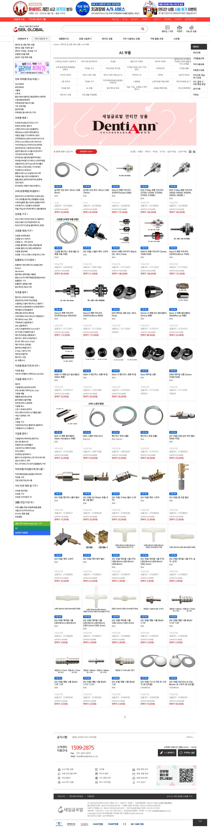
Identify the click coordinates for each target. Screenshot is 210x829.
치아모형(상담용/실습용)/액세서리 (28, 474)
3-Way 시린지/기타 (23, 351)
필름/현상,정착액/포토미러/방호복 (28, 180)
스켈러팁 (136, 82)
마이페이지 (146, 19)
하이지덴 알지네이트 (89, 61)
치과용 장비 (65, 88)
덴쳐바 (160, 75)
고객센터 (178, 19)
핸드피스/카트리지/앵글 (24, 297)
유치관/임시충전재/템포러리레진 (28, 157)
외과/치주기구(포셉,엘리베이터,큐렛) (29, 225)
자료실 (196, 95)
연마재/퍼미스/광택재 (23, 403)
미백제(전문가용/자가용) (24, 103)
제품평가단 (64, 39)
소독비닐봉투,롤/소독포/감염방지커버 (30, 202)
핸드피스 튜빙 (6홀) (149, 436)
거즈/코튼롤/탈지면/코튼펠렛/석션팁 (29, 199)
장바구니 (157, 19)
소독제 (17, 94)
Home (56, 44)
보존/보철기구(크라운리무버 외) (27, 222)
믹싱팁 (113, 61)
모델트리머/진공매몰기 (24, 445)
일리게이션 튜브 (113, 88)
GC (16, 528)
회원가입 (115, 19)
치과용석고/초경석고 (23, 170)
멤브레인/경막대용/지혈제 (25, 274)
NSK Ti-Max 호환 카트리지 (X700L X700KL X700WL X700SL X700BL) (152, 192)
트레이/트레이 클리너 (23, 126)
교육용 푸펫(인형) (160, 88)
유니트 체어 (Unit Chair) (25, 341)
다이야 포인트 (65, 75)
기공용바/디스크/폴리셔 (24, 428)
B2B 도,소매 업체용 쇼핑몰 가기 (179, 796)
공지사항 (196, 89)
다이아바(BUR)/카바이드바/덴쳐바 (28, 145)
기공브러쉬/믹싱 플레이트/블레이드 (29, 425)
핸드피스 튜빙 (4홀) (120, 436)
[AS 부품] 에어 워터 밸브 (93, 559)
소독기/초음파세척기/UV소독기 (27, 329)
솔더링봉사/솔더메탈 (23, 400)
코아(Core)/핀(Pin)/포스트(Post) (28, 142)
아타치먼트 (19, 183)
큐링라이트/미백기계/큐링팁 (26, 300)
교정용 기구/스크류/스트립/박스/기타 (30, 255)
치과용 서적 (19, 477)
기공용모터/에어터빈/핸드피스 (27, 439)
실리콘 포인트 (184, 75)
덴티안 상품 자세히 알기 (24, 48)
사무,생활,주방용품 (89, 95)
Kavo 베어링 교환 (148, 375)
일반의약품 (19, 109)
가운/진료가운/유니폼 (23, 480)
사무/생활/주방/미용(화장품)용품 (28, 507)
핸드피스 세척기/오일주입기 (26, 338)
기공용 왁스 (19, 406)
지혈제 (17, 90)
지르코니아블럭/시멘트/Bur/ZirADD (29, 374)
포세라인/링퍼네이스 (23, 454)
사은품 (177, 39)
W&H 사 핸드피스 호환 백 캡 (95, 375)
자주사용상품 (198, 64)
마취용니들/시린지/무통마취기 (27, 176)
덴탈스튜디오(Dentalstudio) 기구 (28, 524)
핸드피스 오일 (20, 357)
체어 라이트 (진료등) (23, 345)
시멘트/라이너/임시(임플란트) (27, 129)
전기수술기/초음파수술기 (25, 332)
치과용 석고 (89, 68)
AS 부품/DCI (20, 360)
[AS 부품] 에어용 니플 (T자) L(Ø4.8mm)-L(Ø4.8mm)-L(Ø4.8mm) (123, 561)
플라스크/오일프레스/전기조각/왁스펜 (30, 457)
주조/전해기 (19, 451)
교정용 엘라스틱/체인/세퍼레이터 (28, 248)
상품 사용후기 (85, 39)
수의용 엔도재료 (21, 491)
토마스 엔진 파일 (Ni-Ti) (113, 75)
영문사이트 (192, 19)
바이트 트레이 (160, 61)
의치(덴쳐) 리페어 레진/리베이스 (28, 186)
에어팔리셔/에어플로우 (24, 310)
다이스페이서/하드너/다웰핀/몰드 (28, 412)
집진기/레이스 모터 (22, 461)
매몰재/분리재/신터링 (23, 397)
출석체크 (134, 19)
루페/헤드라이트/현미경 (24, 313)
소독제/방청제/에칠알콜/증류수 (65, 68)
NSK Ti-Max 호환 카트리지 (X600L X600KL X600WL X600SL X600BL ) (180, 192)
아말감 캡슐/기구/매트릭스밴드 (27, 135)
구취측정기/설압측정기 (24, 323)
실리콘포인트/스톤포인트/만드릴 (28, 148)
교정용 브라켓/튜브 (22, 236)
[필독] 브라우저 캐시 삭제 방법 (84, 737)
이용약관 (90, 796)
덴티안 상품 (107, 39)
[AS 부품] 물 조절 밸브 (179, 497)
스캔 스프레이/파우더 (23, 409)
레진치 (17, 384)
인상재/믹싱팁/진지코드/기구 (26, 123)
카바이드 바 (136, 75)
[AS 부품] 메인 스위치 (150, 497)
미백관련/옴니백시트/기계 (25, 112)
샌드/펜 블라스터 (21, 442)
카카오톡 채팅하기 (36, 19)
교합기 (17, 419)
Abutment (19, 271)
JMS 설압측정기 (21, 326)
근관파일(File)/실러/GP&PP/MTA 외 (29, 139)
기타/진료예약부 (184, 88)
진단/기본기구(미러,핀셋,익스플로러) (29, 219)
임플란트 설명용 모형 (23, 284)
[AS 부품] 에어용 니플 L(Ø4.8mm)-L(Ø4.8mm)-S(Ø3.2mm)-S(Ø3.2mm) (94, 623)
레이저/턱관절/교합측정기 (25, 335)
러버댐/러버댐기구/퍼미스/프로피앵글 (30, 161)
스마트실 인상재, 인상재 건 (65, 61)
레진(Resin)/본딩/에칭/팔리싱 (27, 132)
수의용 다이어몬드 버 (23, 497)
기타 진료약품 (20, 106)
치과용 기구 (89, 82)
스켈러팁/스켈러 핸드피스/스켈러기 (29, 304)
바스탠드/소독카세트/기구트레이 (28, 167)
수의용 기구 (19, 494)
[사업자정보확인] (165, 803)
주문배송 (167, 19)
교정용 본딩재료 (21, 251)
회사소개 (61, 796)
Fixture (18, 268)
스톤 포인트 (65, 82)
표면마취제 (19, 87)
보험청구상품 (198, 70)
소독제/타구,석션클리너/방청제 (27, 206)
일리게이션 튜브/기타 (23, 287)
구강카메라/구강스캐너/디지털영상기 (29, 316)
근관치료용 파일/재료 (160, 82)
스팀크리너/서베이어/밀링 (25, 448)
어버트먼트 (160, 68)
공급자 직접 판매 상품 (23, 57)
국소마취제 (19, 84)
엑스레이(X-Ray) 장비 (23, 319)
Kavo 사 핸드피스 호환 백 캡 (124, 375)
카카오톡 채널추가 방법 (199, 76)
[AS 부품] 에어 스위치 (63, 559)
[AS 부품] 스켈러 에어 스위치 (95, 252)
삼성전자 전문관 (21, 533)
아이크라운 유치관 (113, 68)
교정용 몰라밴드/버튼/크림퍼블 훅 (28, 245)
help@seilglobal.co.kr (161, 811)
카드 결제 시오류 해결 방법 (199, 83)
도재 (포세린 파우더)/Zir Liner (27, 390)
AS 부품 (86, 44)
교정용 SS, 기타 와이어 (24, 242)
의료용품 (18, 517)
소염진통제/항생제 (22, 100)
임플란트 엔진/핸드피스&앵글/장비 (29, 265)
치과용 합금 (19, 371)
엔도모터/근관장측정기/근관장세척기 (29, 307)
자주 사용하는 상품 (131, 39)
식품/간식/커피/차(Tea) (24, 510)
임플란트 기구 (20, 281)
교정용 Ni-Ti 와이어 (22, 239)
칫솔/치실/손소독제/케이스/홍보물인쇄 (30, 209)
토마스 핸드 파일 (89, 75)
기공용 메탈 (19, 394)
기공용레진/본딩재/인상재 (25, 387)
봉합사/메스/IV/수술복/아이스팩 (28, 173)
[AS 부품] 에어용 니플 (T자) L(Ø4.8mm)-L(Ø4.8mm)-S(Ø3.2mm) (152, 561)
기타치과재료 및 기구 (184, 82)
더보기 (190, 737)
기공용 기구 (19, 422)
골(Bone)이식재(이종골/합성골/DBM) (30, 278)
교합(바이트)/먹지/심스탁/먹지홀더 (29, 164)
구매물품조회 (198, 58)
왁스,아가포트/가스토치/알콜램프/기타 (30, 464)
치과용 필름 (184, 68)
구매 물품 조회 (156, 39)
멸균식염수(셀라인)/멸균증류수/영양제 (30, 97)
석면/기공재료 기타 (22, 416)
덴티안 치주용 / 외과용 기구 (26, 51)
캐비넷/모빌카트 (21, 354)
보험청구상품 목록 (22, 54)
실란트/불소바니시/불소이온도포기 (28, 151)
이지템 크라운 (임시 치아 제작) (136, 68)
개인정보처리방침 (76, 796)
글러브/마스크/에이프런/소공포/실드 (29, 196)
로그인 (125, 19)
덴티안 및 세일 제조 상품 (24, 45)
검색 (142, 28)
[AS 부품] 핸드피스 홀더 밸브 (66, 497)
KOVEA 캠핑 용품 (22, 514)
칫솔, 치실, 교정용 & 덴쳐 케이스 (137, 88)
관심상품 (196, 53)
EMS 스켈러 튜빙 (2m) (93, 436)
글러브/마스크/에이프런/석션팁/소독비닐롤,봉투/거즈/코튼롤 (184, 61)
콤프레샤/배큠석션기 (23, 348)
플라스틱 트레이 (136, 61)
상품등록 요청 (19, 19)
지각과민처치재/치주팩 (24, 154)
